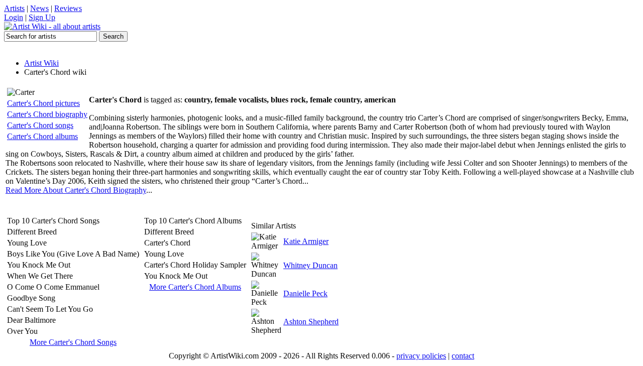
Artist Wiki (41, 63)
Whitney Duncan (310, 265)
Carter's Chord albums (42, 136)
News (39, 8)
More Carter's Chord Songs (73, 342)
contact (463, 355)
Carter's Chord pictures (43, 103)
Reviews (68, 8)
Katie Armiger (306, 241)
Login (13, 17)
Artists (14, 8)
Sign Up (42, 17)
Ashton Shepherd (311, 321)
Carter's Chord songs (40, 125)
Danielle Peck (305, 293)
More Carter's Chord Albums (195, 287)
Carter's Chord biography (47, 114)
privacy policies (421, 355)
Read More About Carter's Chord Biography (76, 190)
